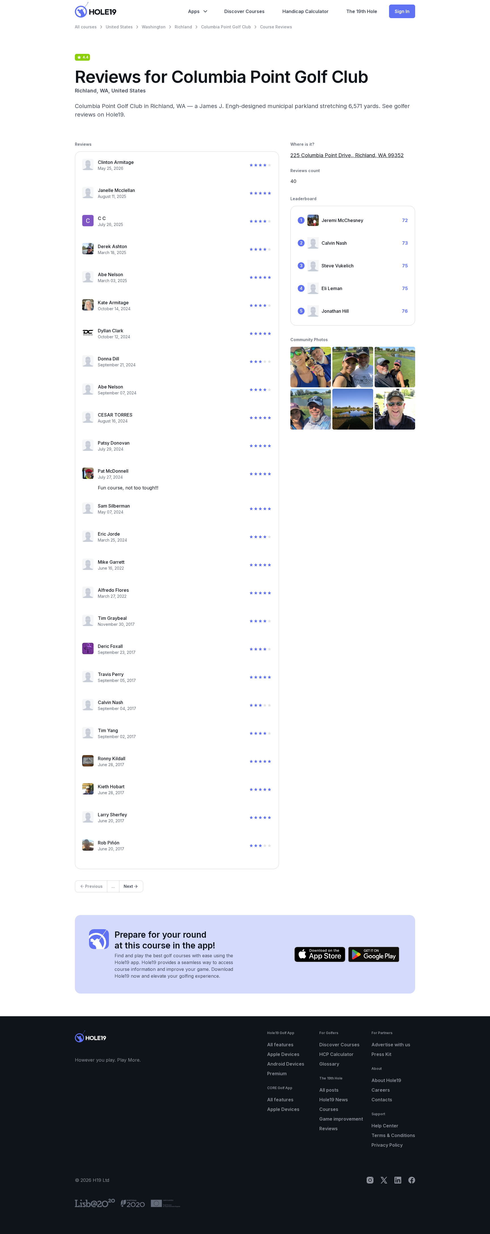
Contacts (381, 1099)
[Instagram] (370, 1180)
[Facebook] (411, 1180)
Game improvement (341, 1119)
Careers (380, 1090)
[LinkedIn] (397, 1180)
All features (280, 1044)
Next (128, 886)
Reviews (328, 1128)
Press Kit (381, 1054)
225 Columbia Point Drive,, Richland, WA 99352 (347, 155)
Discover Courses (339, 1044)
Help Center (384, 1126)
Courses (328, 1109)
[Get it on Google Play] (373, 954)
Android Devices (285, 1064)
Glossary (329, 1064)
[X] (384, 1180)
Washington (154, 26)
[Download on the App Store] (319, 954)
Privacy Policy (387, 1145)
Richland (183, 26)
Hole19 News (333, 1099)
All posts (329, 1090)
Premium (277, 1073)
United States (119, 26)
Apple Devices (283, 1054)
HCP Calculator (336, 1054)
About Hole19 (386, 1080)
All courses (86, 26)
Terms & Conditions (393, 1135)
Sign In (402, 11)
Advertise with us (390, 1044)
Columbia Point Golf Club (226, 26)
